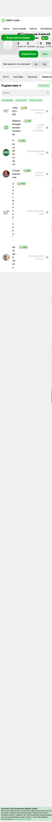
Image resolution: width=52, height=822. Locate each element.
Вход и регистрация (18, 37)
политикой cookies (22, 819)
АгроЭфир (19, 77)
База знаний (19, 28)
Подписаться (28, 54)
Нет (44, 64)
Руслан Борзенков (16, 174)
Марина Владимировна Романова (16, 127)
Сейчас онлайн (36, 100)
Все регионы (7, 100)
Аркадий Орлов (13, 257)
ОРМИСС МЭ (14, 111)
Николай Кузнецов (13, 152)
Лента (6, 28)
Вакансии (33, 77)
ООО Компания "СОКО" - (13, 212)
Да (36, 64)
